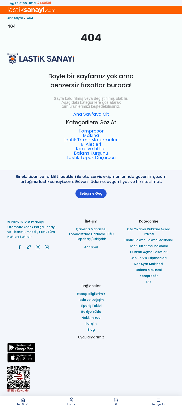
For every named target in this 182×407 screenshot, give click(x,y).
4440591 (44, 3)
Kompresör (91, 131)
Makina (91, 135)
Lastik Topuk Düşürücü (91, 157)
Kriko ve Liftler (91, 149)
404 (30, 17)
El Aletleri (91, 144)
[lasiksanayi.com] (19, 247)
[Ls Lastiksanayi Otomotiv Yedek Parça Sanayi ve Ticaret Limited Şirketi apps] (91, 358)
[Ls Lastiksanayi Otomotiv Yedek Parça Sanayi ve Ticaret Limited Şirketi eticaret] (91, 379)
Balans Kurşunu (91, 153)
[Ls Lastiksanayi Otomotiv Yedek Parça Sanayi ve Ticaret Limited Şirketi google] (91, 348)
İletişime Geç (91, 193)
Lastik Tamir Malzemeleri (91, 140)
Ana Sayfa (23, 403)
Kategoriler (158, 403)
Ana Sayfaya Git (91, 114)
